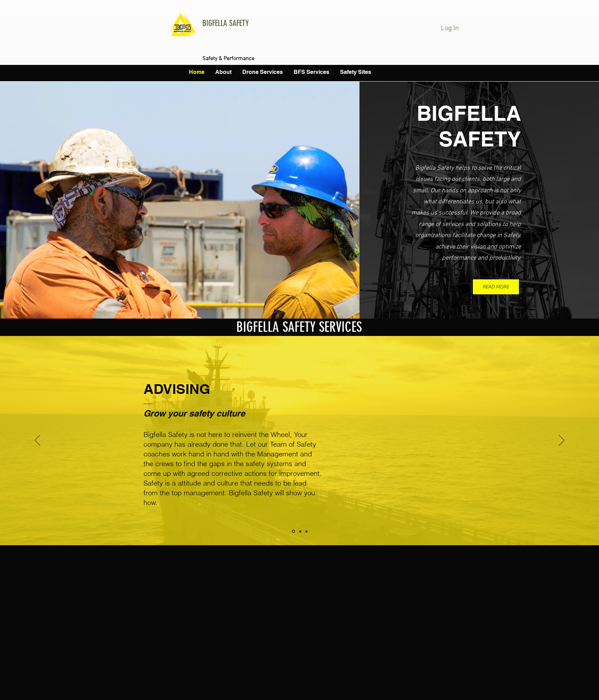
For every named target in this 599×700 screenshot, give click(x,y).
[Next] (561, 441)
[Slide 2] (300, 531)
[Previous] (37, 441)
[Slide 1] (293, 531)
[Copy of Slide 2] (306, 531)
